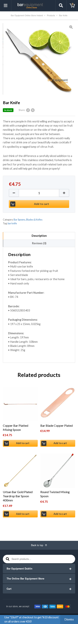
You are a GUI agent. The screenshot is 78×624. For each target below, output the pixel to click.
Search (7, 559)
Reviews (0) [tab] (39, 243)
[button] (64, 193)
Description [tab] (39, 235)
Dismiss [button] (69, 619)
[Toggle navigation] (5, 5)
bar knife (12, 223)
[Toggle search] (61, 5)
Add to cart (41, 203)
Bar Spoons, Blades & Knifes (28, 219)
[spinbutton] (39, 193)
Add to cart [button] (22, 443)
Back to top (37, 545)
